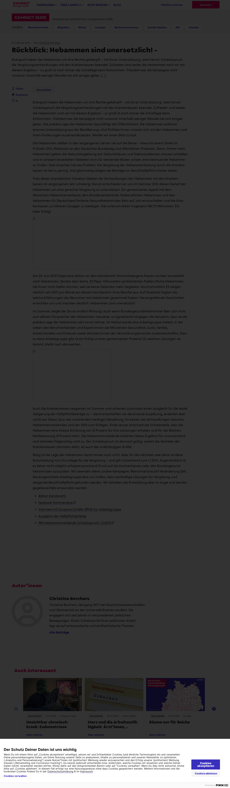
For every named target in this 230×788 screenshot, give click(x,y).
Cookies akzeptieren (205, 764)
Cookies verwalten (15, 776)
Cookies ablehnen (206, 773)
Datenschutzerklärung (60, 771)
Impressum (86, 771)
